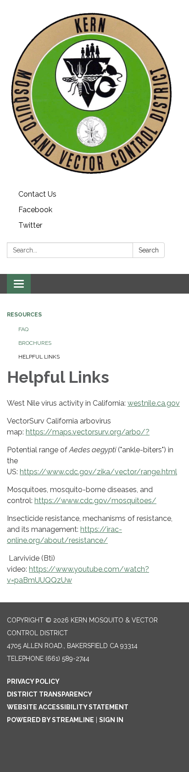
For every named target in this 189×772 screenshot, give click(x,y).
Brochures (34, 343)
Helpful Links (39, 357)
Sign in (111, 720)
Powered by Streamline (50, 720)
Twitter (30, 225)
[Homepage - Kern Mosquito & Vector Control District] (94, 93)
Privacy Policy (33, 681)
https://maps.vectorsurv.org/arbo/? (88, 432)
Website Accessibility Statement (67, 707)
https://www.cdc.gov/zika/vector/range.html (98, 471)
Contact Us (37, 194)
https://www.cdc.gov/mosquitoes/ (95, 500)
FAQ (23, 329)
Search (149, 250)
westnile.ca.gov (154, 403)
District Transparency (49, 694)
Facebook (35, 209)
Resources (24, 314)
